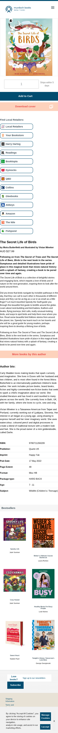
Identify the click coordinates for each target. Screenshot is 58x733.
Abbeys (10, 204)
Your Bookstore (15, 135)
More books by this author (29, 354)
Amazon (10, 213)
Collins (10, 187)
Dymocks (11, 170)
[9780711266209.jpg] (29, 47)
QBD (8, 178)
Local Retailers (14, 126)
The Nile (10, 222)
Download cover (25, 106)
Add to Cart (25, 96)
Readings (11, 152)
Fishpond (11, 231)
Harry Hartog (13, 144)
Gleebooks (12, 196)
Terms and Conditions (10, 706)
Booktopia (12, 161)
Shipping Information (10, 700)
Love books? (14, 678)
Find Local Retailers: (12, 119)
